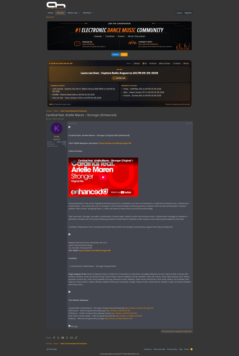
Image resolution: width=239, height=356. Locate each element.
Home (50, 12)
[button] (79, 12)
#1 (191, 123)
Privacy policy (172, 349)
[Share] (187, 123)
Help (180, 349)
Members (87, 12)
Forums (60, 12)
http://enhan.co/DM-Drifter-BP (124, 313)
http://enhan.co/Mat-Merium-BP (118, 318)
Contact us (148, 349)
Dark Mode (52, 349)
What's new (72, 12)
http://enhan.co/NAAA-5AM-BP (128, 316)
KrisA (50, 119)
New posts (50, 17)
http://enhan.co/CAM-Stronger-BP (115, 143)
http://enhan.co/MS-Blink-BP (117, 310)
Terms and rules (159, 349)
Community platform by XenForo (119, 354)
